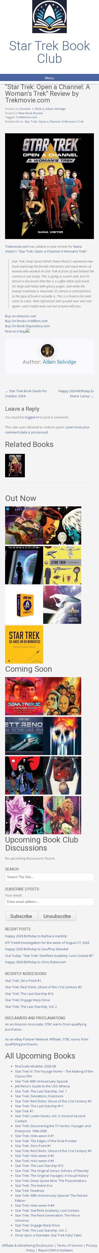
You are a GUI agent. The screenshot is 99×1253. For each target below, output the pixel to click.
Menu (49, 78)
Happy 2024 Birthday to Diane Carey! (76, 393)
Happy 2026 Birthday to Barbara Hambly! (36, 936)
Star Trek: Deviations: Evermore (39, 1096)
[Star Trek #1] (62, 833)
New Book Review (31, 113)
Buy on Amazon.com (20, 316)
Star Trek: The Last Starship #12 (29, 993)
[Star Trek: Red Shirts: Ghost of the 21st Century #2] (62, 793)
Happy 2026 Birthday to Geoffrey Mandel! (37, 949)
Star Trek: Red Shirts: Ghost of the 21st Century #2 (53, 1101)
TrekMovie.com (26, 117)
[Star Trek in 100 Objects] (62, 583)
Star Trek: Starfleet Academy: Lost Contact (47, 1210)
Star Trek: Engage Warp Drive (27, 1000)
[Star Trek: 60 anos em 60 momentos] (24, 662)
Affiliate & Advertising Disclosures (28, 1245)
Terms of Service (70, 1245)
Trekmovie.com (16, 246)
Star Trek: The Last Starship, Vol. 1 (41, 1091)
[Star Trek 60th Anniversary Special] (62, 714)
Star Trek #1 (24, 1111)
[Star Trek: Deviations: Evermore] (24, 793)
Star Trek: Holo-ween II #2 (34, 1155)
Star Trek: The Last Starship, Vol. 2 (31, 1006)
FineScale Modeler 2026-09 (35, 1066)
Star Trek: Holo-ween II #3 (34, 1160)
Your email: (13, 895)
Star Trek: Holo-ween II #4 (34, 1205)
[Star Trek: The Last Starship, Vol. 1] (62, 753)
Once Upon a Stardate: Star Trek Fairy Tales (48, 1235)
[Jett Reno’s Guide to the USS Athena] (24, 753)
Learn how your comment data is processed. (47, 429)
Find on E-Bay (15, 331)
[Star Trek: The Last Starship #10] (62, 543)
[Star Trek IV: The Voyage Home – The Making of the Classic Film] (24, 714)
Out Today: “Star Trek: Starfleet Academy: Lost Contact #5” (49, 955)
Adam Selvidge (56, 109)
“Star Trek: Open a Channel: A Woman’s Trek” (52, 251)
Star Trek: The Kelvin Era (33, 1185)
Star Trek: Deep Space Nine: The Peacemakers (51, 1180)
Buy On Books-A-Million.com (26, 321)
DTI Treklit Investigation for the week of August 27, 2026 (47, 942)
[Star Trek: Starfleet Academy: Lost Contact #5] (24, 543)
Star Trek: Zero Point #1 (23, 980)
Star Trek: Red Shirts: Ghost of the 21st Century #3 (43, 987)
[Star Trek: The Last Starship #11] (24, 833)
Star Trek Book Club (49, 52)
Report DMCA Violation (55, 1250)
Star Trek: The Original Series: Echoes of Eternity (52, 1170)
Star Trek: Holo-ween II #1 (34, 1135)
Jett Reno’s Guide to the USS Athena (42, 1086)
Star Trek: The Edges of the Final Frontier (46, 1141)
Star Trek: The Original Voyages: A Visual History (52, 1175)
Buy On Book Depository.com (27, 326)
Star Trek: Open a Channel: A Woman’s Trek (54, 121)
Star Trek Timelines (29, 1190)
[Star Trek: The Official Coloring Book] (62, 622)
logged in (32, 417)
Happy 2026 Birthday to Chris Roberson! (35, 962)
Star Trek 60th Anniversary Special (41, 1081)
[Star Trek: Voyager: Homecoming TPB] (24, 583)
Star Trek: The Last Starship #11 (39, 1106)
